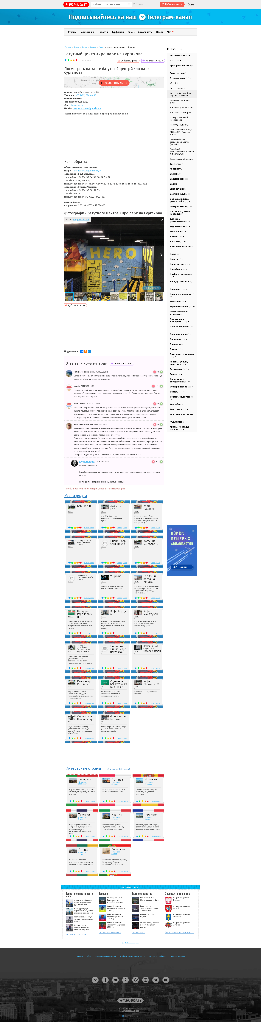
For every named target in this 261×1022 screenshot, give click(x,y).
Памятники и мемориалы (178, 320)
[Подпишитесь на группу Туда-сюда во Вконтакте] (116, 984)
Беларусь (93, 47)
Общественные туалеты (178, 313)
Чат (169, 32)
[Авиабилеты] (182, 575)
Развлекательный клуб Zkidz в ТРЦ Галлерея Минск (181, 132)
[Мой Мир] (89, 351)
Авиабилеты (145, 32)
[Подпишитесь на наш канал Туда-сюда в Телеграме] (130, 25)
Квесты (175, 258)
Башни (175, 183)
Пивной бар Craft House (118, 542)
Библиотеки (178, 188)
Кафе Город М (118, 612)
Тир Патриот (176, 163)
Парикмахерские (181, 326)
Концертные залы (181, 281)
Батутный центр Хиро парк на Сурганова (180, 94)
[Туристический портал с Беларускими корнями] (130, 1000)
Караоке (176, 241)
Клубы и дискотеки (181, 275)
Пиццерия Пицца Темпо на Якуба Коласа (84, 542)
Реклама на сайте (83, 956)
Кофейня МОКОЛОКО (150, 542)
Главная (68, 47)
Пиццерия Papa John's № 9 (84, 614)
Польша (117, 779)
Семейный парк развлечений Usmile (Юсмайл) (179, 142)
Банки (175, 173)
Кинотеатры (179, 264)
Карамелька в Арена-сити (180, 101)
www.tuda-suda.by (135, 1008)
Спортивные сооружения (178, 380)
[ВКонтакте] (81, 351)
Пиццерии (177, 339)
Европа (84, 47)
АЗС (174, 60)
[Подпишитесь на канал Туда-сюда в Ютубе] (166, 984)
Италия (116, 814)
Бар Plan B (84, 506)
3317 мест (124, 768)
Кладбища (177, 269)
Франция (151, 814)
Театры (176, 391)
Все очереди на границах (178, 932)
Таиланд (84, 814)
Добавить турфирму (158, 956)
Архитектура (179, 73)
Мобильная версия (132, 943)
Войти (191, 4)
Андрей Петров (81, 219)
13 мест (114, 784)
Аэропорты (177, 168)
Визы (130, 32)
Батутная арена (177, 88)
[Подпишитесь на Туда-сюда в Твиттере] (156, 984)
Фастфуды (178, 409)
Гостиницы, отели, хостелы (180, 212)
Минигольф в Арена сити (182, 107)
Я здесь (139, 4)
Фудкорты (177, 421)
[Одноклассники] (85, 351)
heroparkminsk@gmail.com (87, 108)
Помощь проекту (178, 956)
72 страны (112, 768)
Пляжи (175, 349)
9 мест (147, 819)
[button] (161, 220)
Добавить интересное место (132, 956)
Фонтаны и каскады (181, 415)
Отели (159, 32)
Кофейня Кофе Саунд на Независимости (151, 648)
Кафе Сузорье (148, 507)
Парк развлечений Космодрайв (179, 118)
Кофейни (177, 289)
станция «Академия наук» (87, 170)
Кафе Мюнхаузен (150, 612)
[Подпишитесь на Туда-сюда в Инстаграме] (146, 984)
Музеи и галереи (181, 306)
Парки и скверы (180, 334)
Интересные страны (83, 768)
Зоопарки (176, 231)
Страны (72, 32)
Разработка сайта (131, 1016)
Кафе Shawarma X (151, 683)
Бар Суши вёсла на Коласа (149, 579)
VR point (115, 576)
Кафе (175, 253)
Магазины (177, 301)
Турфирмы (118, 32)
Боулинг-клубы (180, 193)
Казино (176, 236)
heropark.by (77, 105)
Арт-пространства (181, 65)
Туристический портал (130, 1011)
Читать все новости (76, 935)
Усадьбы (176, 404)
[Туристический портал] (76, 4)
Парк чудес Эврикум (179, 124)
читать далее (89, 528)
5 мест (81, 819)
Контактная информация (105, 956)
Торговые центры (181, 396)
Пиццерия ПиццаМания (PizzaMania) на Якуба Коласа (83, 648)
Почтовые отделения (182, 355)
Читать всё (137, 932)
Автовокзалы (178, 55)
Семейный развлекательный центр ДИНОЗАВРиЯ (182, 151)
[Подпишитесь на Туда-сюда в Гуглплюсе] (136, 984)
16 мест (114, 819)
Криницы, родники (182, 294)
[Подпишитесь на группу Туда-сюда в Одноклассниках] (126, 984)
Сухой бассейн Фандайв (181, 159)
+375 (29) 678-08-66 (86, 95)
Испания (151, 779)
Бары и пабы (179, 178)
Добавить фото (129, 60)
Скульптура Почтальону (84, 718)
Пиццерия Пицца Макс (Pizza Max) (118, 649)
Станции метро (180, 386)
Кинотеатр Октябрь (84, 683)
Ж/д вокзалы (178, 226)
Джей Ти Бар (115, 508)
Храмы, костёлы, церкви (179, 428)
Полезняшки (87, 32)
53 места (148, 784)
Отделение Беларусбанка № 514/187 (118, 684)
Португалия (118, 849)
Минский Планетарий (180, 112)
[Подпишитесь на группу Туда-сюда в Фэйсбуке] (105, 984)
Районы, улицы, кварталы (179, 363)
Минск (101, 47)
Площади (176, 344)
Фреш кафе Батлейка (118, 718)
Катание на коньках (181, 247)
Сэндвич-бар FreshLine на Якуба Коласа (85, 577)
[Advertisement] (114, 136)
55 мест (81, 854)
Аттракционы (179, 78)
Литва (83, 849)
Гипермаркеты (179, 206)
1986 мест (82, 784)
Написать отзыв (154, 60)
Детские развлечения (178, 220)
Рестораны (178, 369)
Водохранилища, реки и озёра (179, 200)
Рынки (175, 374)
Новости (103, 32)
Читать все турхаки (109, 932)
